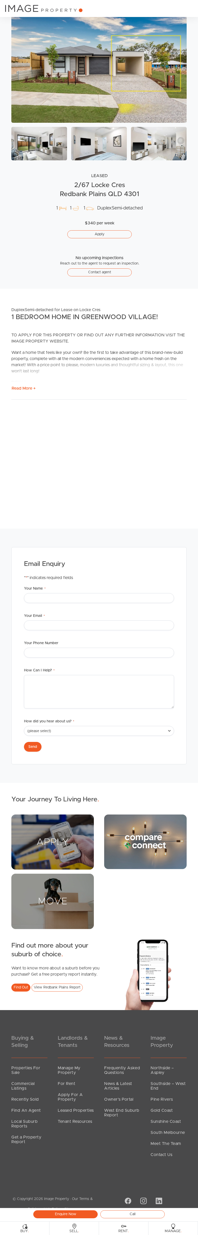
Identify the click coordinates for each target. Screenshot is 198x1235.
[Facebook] (127, 1201)
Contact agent (99, 272)
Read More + (24, 388)
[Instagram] (143, 1201)
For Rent (66, 1084)
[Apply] (52, 842)
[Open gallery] (99, 64)
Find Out (21, 987)
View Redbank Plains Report (57, 987)
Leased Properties (76, 1110)
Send (32, 747)
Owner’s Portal (118, 1099)
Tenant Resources (75, 1121)
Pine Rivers (162, 1099)
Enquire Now (65, 1214)
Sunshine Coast (166, 1121)
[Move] (52, 901)
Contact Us (161, 1155)
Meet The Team (166, 1144)
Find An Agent (26, 1110)
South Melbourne (168, 1133)
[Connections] (145, 841)
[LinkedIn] (158, 1201)
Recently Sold (25, 1099)
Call (133, 1214)
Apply (99, 234)
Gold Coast (162, 1110)
